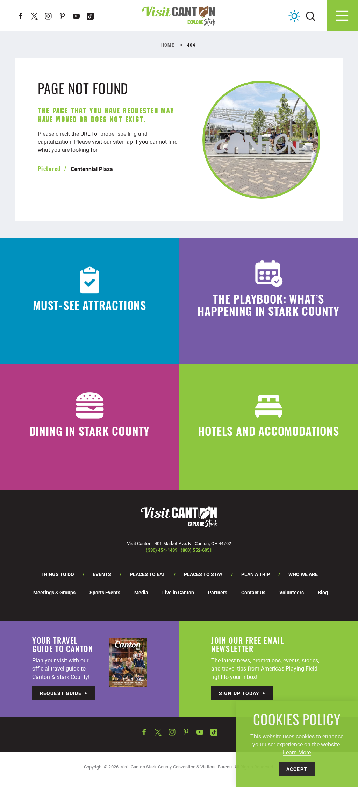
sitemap (123, 141)
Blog (323, 592)
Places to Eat (147, 574)
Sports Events (105, 592)
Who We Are (303, 574)
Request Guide (61, 693)
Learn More (297, 752)
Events (102, 574)
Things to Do (57, 574)
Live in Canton (178, 592)
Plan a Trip (255, 574)
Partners (217, 592)
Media (141, 592)
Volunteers (291, 592)
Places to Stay (203, 574)
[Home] (179, 16)
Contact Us (253, 592)
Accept (296, 769)
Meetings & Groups (54, 592)
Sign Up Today (239, 693)
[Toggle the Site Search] (310, 15)
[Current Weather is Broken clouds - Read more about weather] (294, 16)
